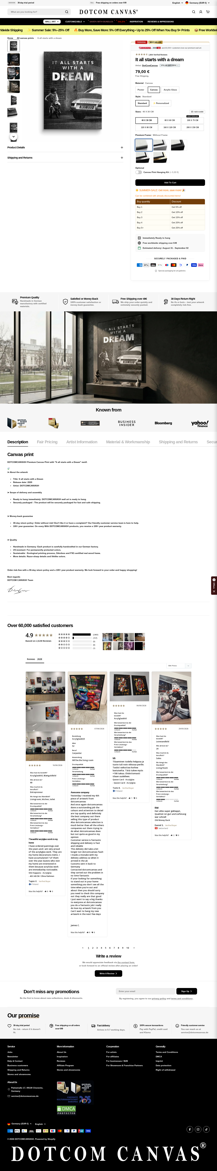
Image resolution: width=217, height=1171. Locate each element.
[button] (46, 891)
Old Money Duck (162, 820)
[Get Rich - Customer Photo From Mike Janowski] (129, 646)
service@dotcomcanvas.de (25, 1096)
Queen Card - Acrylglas (123, 779)
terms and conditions (182, 998)
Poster (141, 90)
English (176, 3)
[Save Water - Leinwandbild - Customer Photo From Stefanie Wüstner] (129, 637)
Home (10, 38)
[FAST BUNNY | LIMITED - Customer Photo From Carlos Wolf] (118, 646)
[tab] (17, 443)
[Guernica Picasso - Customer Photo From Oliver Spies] (118, 637)
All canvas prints (25, 38)
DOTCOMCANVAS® (24, 1139)
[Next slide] (13, 136)
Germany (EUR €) (198, 3)
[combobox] (39, 12)
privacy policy (159, 998)
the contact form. (126, 962)
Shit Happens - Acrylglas (40, 872)
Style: (143, 96)
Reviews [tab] (31, 659)
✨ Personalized (161, 103)
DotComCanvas (150, 65)
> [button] (134, 947)
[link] (53, 423)
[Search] (66, 12)
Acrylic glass (170, 90)
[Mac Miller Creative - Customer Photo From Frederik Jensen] (140, 646)
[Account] (201, 12)
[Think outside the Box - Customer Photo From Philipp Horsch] (107, 637)
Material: (144, 83)
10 (127, 947)
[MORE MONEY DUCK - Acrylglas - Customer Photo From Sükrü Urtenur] (107, 646)
